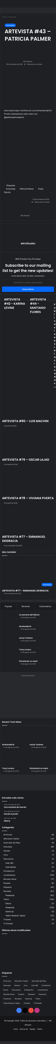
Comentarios (45, 606)
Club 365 (9, 863)
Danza (8, 903)
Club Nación (10, 867)
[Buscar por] (52, 5)
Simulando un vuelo (28, 661)
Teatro (6, 899)
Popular (8, 606)
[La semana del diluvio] (10, 618)
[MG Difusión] (12, 4)
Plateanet (8, 887)
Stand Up (9, 911)
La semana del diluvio (29, 614)
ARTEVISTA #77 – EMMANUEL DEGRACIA (25, 590)
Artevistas (10, 25)
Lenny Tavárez (26, 638)
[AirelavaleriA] (10, 630)
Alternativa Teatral (11, 839)
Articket (7, 851)
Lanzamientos (9, 875)
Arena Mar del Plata (12, 843)
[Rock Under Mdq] (45, 962)
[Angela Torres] (28, 962)
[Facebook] (0, 1043)
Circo (6, 855)
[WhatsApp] (1, 1043)
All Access (8, 835)
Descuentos (9, 859)
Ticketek (7, 919)
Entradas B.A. (9, 871)
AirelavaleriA (25, 626)
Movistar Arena (10, 879)
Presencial (9, 895)
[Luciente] (10, 962)
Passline (7, 883)
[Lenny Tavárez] (10, 641)
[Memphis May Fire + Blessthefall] (10, 941)
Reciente (26, 606)
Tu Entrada (8, 924)
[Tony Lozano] (10, 653)
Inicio (16, 1029)
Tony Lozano (25, 649)
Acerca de (24, 1029)
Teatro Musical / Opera (15, 915)
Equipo (32, 1029)
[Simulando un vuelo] (10, 665)
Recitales (7, 891)
